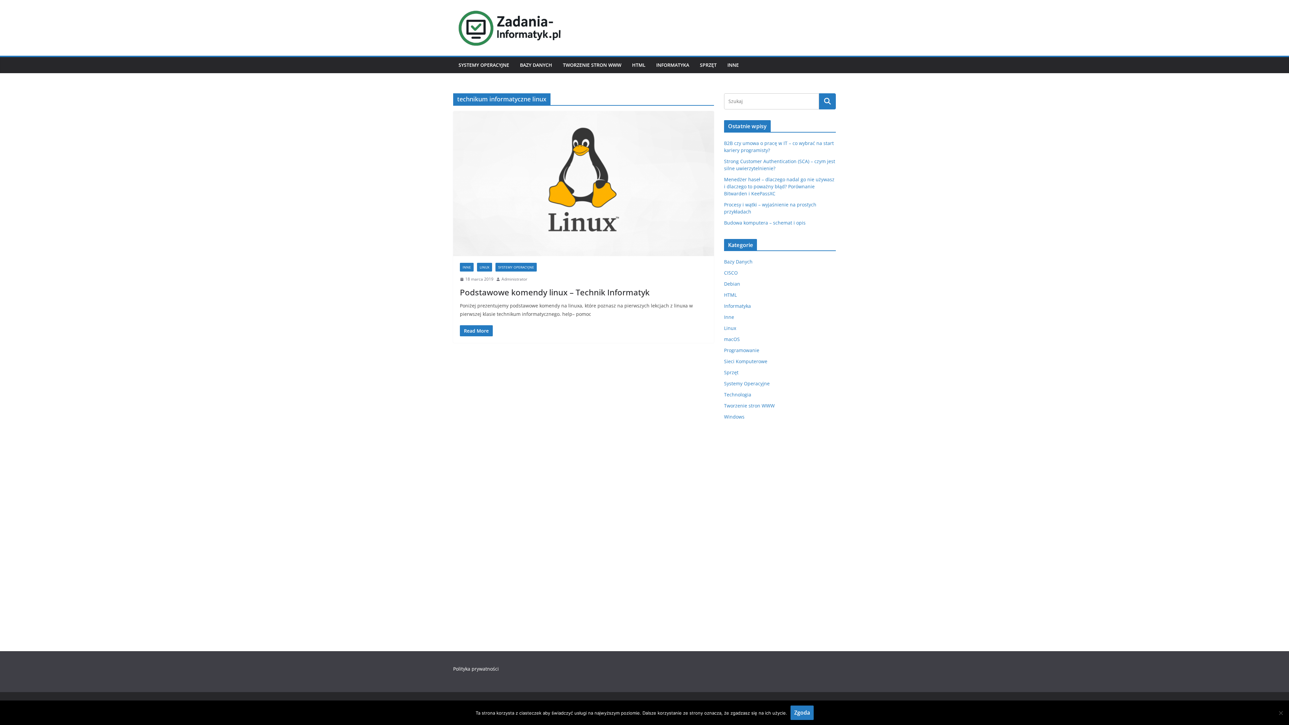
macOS (732, 339)
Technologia (737, 394)
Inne (733, 65)
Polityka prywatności (476, 669)
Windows (734, 417)
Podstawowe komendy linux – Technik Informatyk (555, 292)
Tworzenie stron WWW (592, 65)
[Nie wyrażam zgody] (1280, 713)
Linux (484, 267)
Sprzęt (708, 65)
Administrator (514, 279)
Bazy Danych (536, 65)
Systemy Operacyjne (484, 65)
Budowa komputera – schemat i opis (765, 223)
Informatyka (672, 65)
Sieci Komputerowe (745, 361)
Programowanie (741, 350)
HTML (639, 65)
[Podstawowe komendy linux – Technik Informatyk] (583, 183)
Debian (732, 284)
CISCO (731, 273)
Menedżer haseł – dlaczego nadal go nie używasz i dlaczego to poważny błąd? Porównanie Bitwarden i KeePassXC (779, 186)
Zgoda (802, 712)
